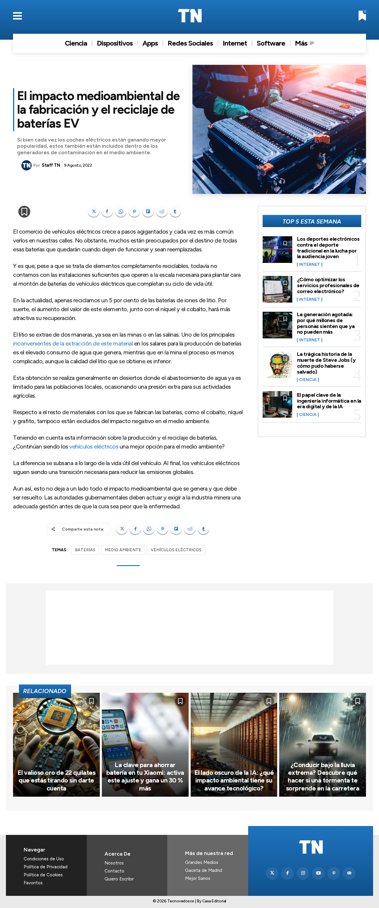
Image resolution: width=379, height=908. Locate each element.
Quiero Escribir (119, 879)
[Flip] (148, 212)
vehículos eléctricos (93, 446)
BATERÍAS (85, 549)
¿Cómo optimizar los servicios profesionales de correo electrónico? (328, 285)
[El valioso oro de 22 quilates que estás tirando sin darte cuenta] (56, 745)
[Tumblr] (175, 212)
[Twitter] (272, 873)
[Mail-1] (349, 873)
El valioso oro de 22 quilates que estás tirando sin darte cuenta (56, 780)
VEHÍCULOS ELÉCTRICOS (176, 549)
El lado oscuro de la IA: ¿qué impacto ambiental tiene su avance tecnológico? (234, 780)
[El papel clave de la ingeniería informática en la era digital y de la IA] (277, 404)
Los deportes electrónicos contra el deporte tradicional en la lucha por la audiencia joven (328, 248)
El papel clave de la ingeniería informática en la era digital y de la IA (329, 401)
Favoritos (33, 882)
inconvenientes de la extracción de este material (73, 343)
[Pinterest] (134, 212)
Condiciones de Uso (44, 859)
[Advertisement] (189, 628)
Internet (309, 265)
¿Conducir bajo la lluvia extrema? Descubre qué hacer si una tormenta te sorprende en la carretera (322, 776)
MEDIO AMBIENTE (123, 549)
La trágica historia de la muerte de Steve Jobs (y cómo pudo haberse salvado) (326, 363)
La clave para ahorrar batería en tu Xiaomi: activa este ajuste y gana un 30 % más (145, 776)
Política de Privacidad (46, 867)
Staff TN (51, 165)
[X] (93, 212)
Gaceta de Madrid (203, 870)
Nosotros (114, 863)
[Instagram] (303, 873)
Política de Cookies (43, 875)
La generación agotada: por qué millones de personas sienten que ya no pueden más (326, 323)
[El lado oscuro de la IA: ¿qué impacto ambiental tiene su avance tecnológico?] (234, 745)
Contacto (114, 871)
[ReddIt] (162, 212)
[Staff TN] (27, 165)
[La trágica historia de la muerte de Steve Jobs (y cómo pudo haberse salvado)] (277, 364)
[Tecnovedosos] (190, 16)
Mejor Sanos (197, 878)
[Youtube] (318, 873)
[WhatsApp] (121, 212)
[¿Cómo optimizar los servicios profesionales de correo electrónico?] (277, 289)
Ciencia (308, 380)
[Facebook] (107, 212)
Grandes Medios (201, 862)
